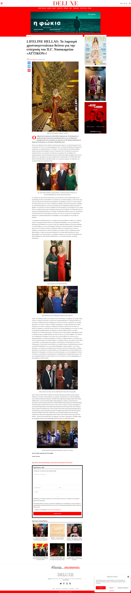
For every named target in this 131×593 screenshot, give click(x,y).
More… (90, 8)
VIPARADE (66, 8)
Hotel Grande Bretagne (44, 462)
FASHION (49, 8)
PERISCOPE (59, 8)
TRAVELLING (76, 8)
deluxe (36, 462)
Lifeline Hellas (53, 462)
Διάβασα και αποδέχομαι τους (48, 509)
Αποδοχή (101, 587)
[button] (128, 576)
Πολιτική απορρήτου (55, 509)
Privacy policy (65, 588)
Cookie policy (111, 590)
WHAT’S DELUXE (42, 8)
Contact (77, 588)
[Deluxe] (65, 5)
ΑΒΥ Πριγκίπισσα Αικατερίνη (65, 462)
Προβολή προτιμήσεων (123, 587)
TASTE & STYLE (83, 8)
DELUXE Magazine (33, 59)
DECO (70, 8)
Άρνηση (111, 587)
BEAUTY (54, 8)
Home (53, 588)
